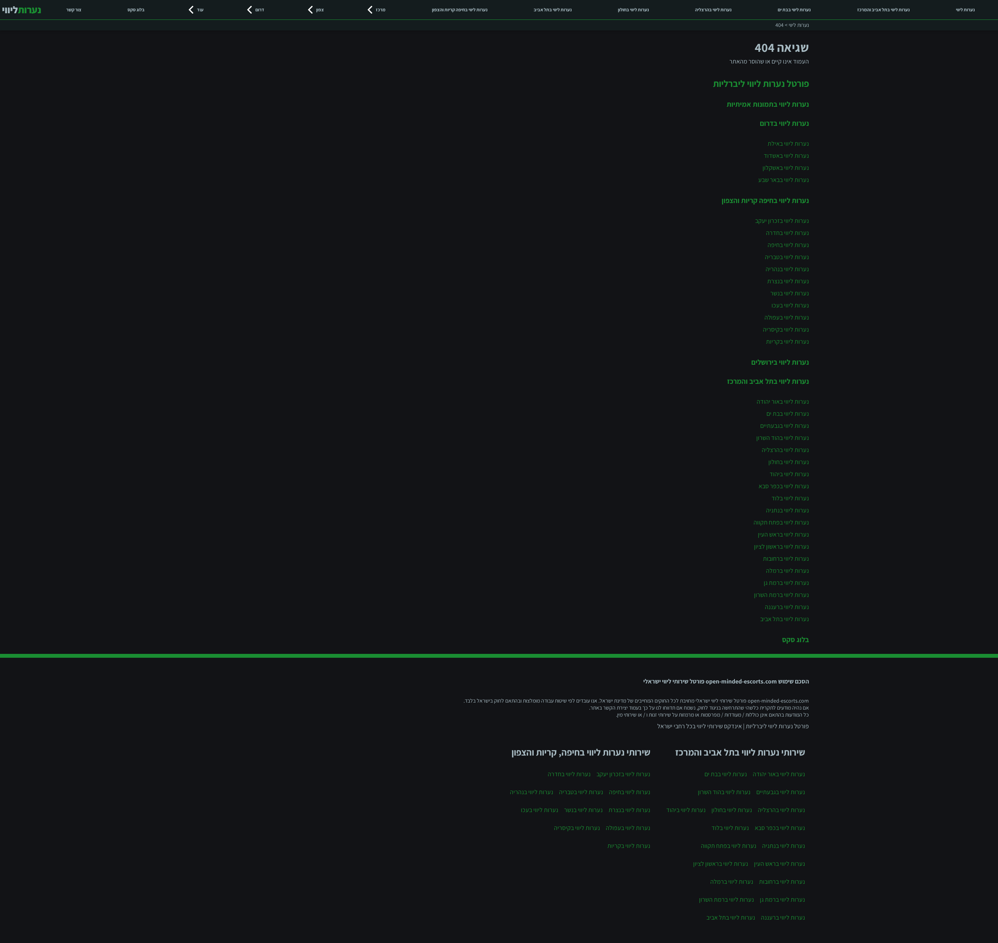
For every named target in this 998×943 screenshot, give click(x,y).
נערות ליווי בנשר (789, 293)
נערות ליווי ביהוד (789, 474)
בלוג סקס (136, 9)
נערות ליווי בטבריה (787, 257)
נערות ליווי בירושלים (780, 362)
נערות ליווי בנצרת (788, 281)
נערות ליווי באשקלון (786, 168)
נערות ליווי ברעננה (787, 607)
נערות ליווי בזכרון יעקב (782, 221)
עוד (200, 9)
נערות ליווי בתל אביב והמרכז (883, 9)
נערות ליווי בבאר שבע (783, 180)
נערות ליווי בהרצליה (713, 9)
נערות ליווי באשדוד (786, 156)
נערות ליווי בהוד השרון (782, 438)
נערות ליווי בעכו (790, 305)
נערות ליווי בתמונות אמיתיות (768, 104)
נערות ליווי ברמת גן (786, 583)
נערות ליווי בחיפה (788, 245)
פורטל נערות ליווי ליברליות (761, 83)
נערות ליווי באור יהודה (783, 401)
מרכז (381, 9)
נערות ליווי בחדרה (787, 233)
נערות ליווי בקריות (787, 341)
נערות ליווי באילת (788, 144)
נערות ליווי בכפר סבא (784, 486)
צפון (320, 9)
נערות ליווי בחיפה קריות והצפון (460, 9)
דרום (259, 9)
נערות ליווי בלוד (790, 498)
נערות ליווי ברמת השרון (781, 595)
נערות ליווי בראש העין (783, 534)
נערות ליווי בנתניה (787, 510)
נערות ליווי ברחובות (786, 558)
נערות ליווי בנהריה (787, 269)
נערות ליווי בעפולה (786, 317)
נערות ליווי (965, 9)
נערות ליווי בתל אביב (553, 9)
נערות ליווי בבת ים (794, 9)
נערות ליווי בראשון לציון (781, 546)
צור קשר (73, 9)
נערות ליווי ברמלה (787, 571)
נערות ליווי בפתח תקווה (781, 522)
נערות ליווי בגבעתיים (784, 426)
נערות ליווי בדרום (784, 123)
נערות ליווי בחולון (633, 9)
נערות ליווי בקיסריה (786, 329)
